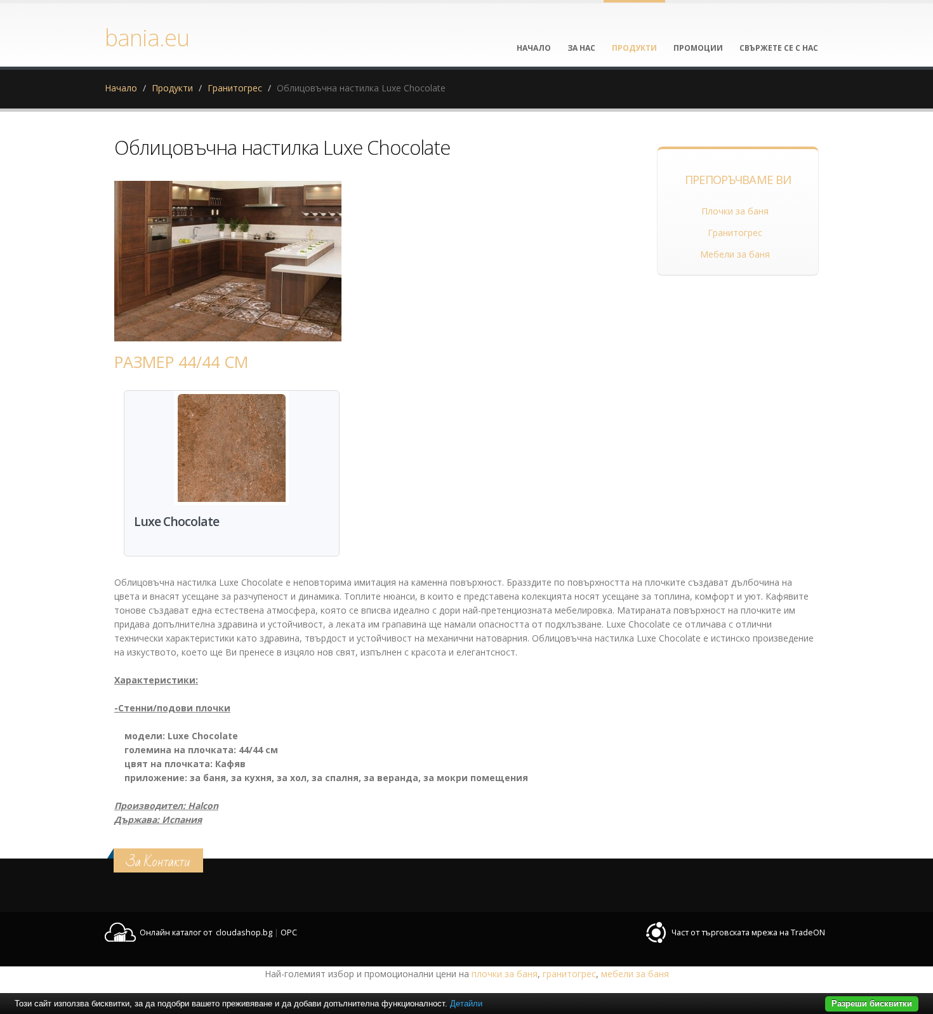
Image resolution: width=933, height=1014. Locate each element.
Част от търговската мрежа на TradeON (748, 932)
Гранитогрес (235, 88)
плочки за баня (505, 974)
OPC (289, 932)
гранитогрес (569, 974)
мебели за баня (635, 974)
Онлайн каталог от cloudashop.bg (206, 932)
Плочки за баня (735, 211)
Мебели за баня (735, 254)
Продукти (172, 88)
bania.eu (147, 37)
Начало (121, 88)
